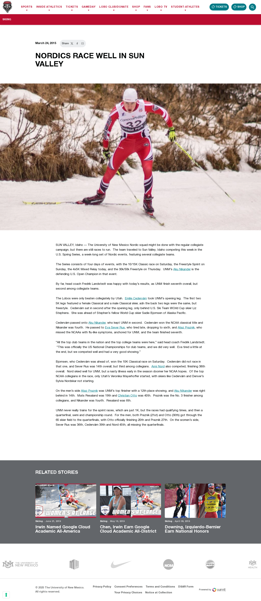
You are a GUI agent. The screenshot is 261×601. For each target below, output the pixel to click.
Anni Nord (158, 366)
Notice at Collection (158, 592)
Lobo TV (161, 7)
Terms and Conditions (160, 587)
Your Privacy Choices (128, 592)
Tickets (72, 7)
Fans (147, 7)
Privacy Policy (102, 587)
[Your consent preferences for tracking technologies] (6, 594)
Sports (26, 7)
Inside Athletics (49, 7)
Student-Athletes (185, 7)
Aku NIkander (183, 391)
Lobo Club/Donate (113, 7)
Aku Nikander (182, 269)
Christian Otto (127, 395)
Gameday (89, 7)
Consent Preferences (128, 587)
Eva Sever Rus (115, 327)
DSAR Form (186, 587)
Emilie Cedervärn (136, 298)
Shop (136, 7)
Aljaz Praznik (186, 327)
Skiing (39, 521)
